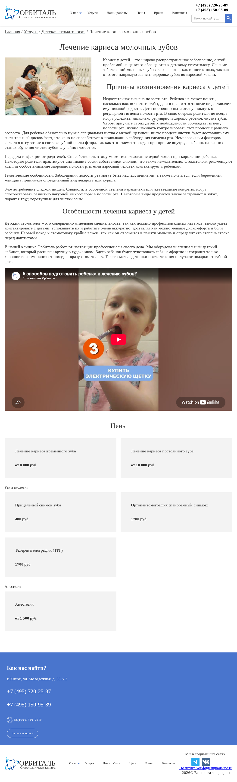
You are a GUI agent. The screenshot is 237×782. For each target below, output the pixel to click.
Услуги (92, 13)
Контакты (179, 13)
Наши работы (117, 13)
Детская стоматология (63, 31)
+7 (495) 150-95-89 (212, 10)
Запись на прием (22, 733)
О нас (74, 13)
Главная (12, 31)
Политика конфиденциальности (205, 768)
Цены (141, 13)
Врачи (158, 13)
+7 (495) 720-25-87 (212, 5)
